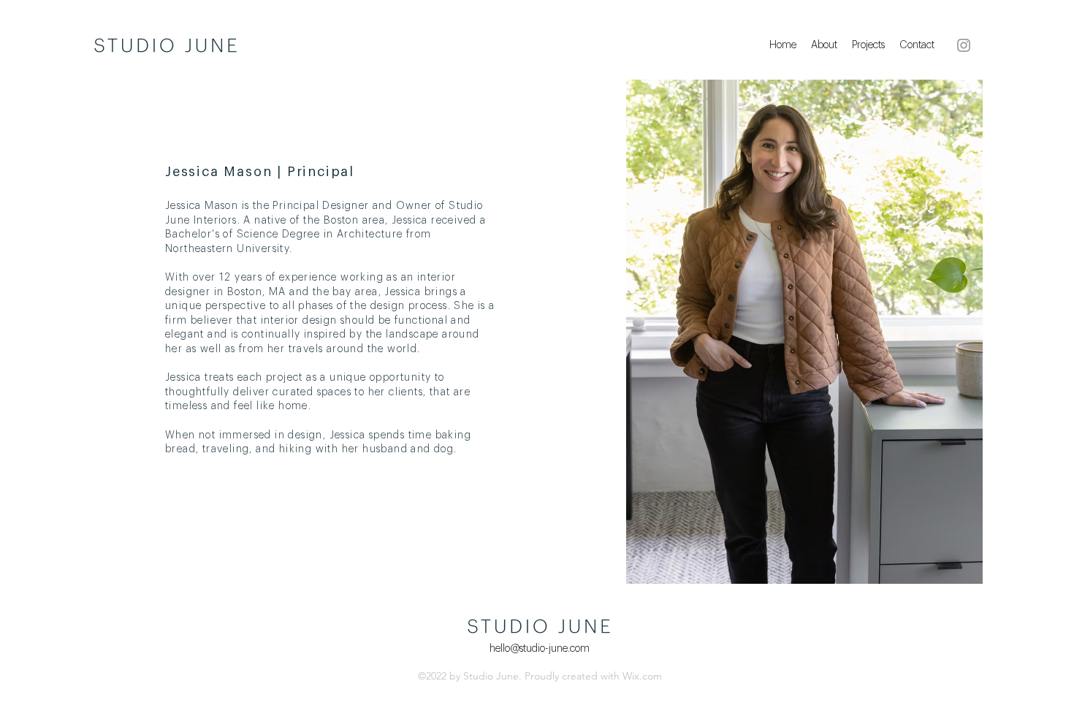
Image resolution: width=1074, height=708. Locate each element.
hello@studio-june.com (540, 649)
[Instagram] (963, 45)
